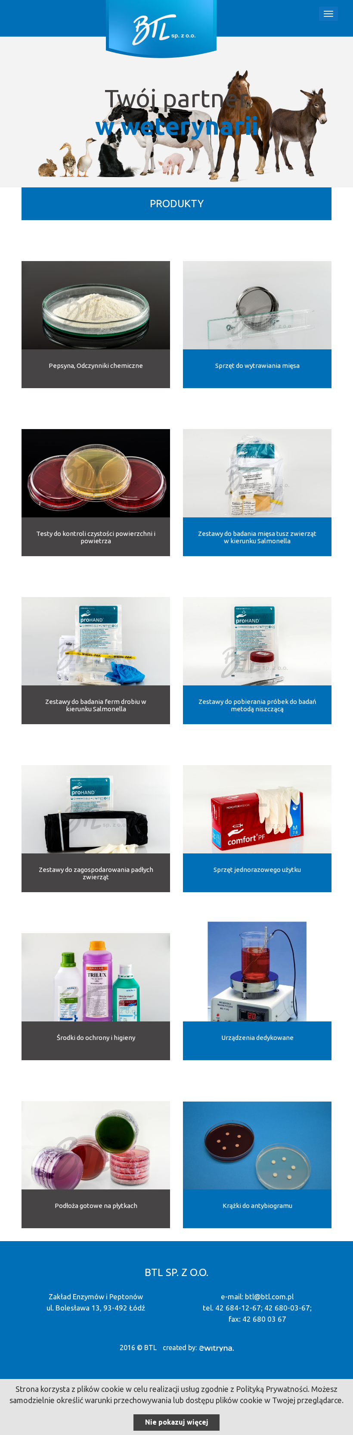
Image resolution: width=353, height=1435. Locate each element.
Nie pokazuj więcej (176, 1422)
